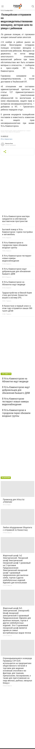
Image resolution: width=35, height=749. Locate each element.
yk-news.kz (4, 136)
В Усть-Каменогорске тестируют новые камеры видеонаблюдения (15, 401)
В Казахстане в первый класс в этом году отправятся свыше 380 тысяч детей (17, 308)
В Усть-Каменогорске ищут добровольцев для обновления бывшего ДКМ (16, 271)
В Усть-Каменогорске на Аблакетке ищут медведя (13, 283)
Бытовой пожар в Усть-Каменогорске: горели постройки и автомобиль (17, 232)
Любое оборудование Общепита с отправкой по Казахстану (17, 528)
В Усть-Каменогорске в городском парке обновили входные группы (14, 245)
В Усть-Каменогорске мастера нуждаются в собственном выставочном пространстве (16, 219)
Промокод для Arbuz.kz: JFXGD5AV (14, 500)
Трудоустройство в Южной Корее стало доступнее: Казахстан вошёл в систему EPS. (17, 295)
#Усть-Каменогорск (6, 139)
